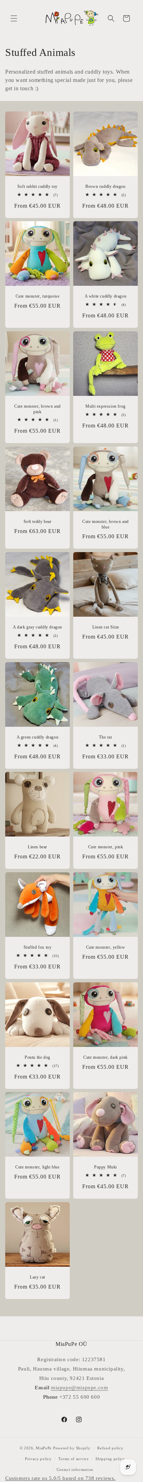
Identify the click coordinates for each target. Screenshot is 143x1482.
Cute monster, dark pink (105, 1057)
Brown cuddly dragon (105, 186)
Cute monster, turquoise (38, 296)
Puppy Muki (105, 1167)
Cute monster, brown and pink (37, 409)
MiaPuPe (44, 1448)
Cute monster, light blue (37, 1167)
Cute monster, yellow (105, 947)
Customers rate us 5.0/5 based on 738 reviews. (60, 1478)
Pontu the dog (37, 1057)
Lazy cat (37, 1277)
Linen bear (37, 846)
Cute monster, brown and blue (105, 524)
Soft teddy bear (38, 521)
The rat (105, 737)
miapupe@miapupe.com (79, 1387)
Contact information (75, 1469)
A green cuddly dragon (38, 737)
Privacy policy (38, 1459)
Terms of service (73, 1459)
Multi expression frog (105, 406)
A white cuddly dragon (106, 296)
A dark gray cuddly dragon (37, 627)
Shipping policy (110, 1459)
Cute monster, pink (105, 846)
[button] (14, 18)
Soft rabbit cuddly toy (37, 186)
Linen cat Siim (105, 627)
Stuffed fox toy (38, 947)
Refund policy (110, 1448)
